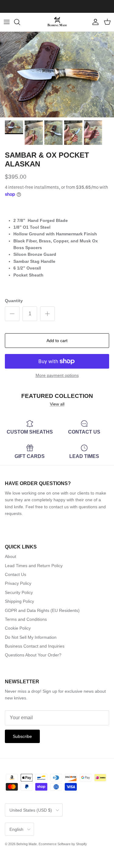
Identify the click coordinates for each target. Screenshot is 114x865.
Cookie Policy (18, 628)
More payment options (57, 375)
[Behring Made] (57, 22)
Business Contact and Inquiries (34, 646)
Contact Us (15, 574)
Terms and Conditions (26, 619)
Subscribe (22, 736)
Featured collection (57, 396)
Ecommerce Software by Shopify (63, 844)
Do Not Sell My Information (31, 637)
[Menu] (6, 22)
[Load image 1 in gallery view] (57, 74)
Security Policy (19, 592)
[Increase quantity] (47, 313)
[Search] (20, 22)
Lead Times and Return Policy (34, 565)
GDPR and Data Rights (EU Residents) (42, 610)
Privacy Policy (18, 583)
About (10, 556)
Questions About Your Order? (33, 654)
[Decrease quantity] (12, 313)
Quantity (14, 300)
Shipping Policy (19, 601)
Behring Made (26, 844)
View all (57, 404)
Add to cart (57, 340)
